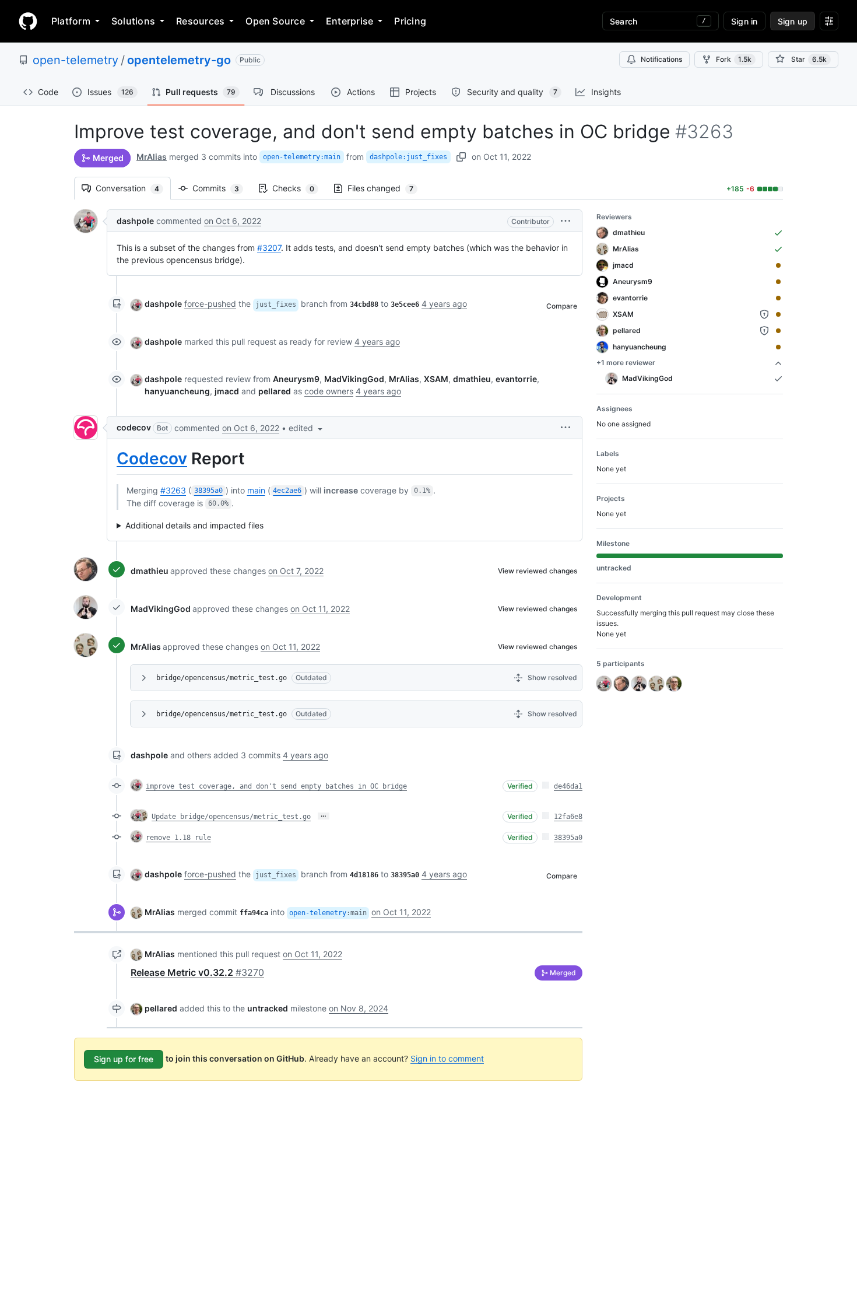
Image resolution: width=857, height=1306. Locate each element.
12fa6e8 (568, 817)
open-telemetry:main (301, 157)
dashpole (135, 221)
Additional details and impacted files (194, 525)
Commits (221, 188)
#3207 (269, 248)
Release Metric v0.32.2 (197, 972)
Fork (733, 59)
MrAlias (151, 157)
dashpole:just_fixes (408, 157)
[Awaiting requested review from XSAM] (778, 314)
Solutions (133, 21)
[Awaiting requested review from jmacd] (778, 265)
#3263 (173, 490)
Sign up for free (123, 1059)
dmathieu (149, 571)
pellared (161, 1008)
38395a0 (568, 838)
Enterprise (349, 21)
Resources (200, 21)
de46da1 (568, 786)
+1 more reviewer (625, 362)
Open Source (275, 21)
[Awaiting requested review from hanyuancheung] (778, 347)
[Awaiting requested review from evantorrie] (778, 298)
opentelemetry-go (179, 60)
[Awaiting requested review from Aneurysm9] (778, 282)
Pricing (410, 21)
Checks (299, 188)
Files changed (386, 188)
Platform (70, 21)
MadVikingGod (161, 609)
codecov (134, 427)
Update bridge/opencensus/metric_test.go (231, 817)
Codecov (152, 458)
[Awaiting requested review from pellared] (778, 331)
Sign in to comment (447, 1058)
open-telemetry (75, 60)
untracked (267, 1008)
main (256, 490)
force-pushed (210, 304)
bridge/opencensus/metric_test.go (221, 678)
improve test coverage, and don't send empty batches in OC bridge (276, 786)
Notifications (661, 59)
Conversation (133, 188)
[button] (565, 221)
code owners (328, 391)
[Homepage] (28, 21)
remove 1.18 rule (178, 838)
